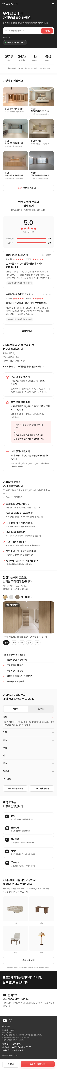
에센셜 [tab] (15, 709)
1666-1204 (16, 1044)
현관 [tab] (6, 642)
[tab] (5, 597)
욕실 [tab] (37, 642)
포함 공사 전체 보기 (15, 788)
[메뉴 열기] (51, 4)
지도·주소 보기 (17, 1050)
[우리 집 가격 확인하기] (38, 1064)
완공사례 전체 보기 (27, 188)
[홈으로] (10, 4)
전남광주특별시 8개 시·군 (15, 43)
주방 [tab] (21, 642)
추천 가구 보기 (28, 960)
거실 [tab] (14, 642)
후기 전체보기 (27, 331)
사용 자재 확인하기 (41, 788)
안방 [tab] (29, 642)
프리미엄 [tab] (41, 709)
